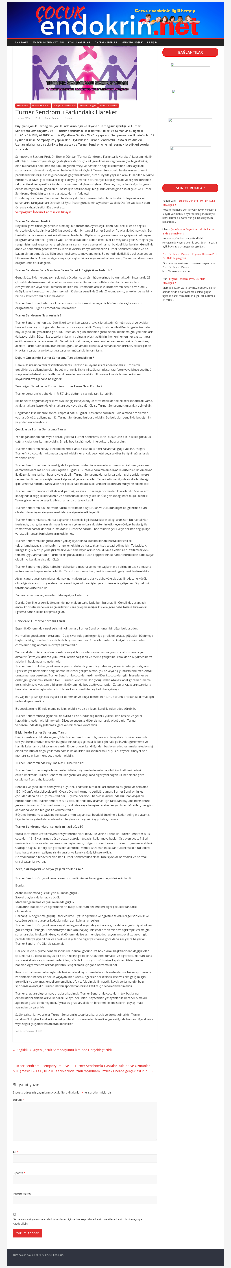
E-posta (19, 1173)
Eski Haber (22, 105)
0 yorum (68, 118)
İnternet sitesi (22, 1194)
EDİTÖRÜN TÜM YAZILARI (48, 42)
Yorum (18, 1100)
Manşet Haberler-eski (65, 105)
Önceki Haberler (106, 42)
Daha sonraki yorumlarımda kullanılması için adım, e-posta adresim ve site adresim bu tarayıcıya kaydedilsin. (77, 1221)
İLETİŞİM (152, 42)
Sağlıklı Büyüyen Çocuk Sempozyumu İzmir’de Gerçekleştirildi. (62, 1050)
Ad (15, 1152)
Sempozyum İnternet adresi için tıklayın (43, 212)
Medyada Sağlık (132, 42)
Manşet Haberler (40, 105)
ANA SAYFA (21, 42)
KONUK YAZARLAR (79, 42)
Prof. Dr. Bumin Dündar (48, 118)
